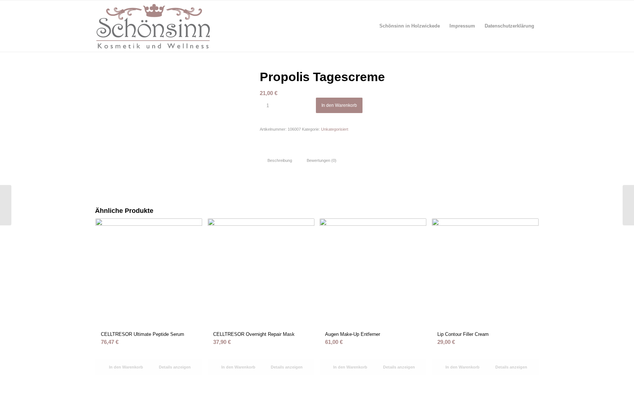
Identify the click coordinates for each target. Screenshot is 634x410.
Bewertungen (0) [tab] (321, 160)
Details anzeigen (174, 367)
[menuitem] (410, 26)
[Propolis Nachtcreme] (628, 205)
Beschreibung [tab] (279, 160)
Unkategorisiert (334, 129)
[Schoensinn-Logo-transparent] (153, 26)
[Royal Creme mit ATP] (5, 205)
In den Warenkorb (339, 105)
